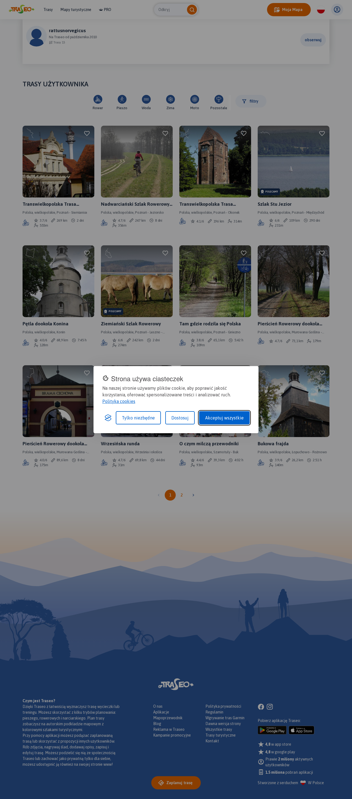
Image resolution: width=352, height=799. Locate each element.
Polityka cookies (118, 401)
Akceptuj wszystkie (224, 417)
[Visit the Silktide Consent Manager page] (108, 417)
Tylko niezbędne (138, 417)
